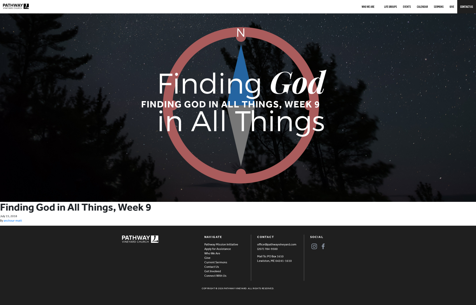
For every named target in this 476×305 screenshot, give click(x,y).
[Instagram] (314, 246)
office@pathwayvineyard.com (276, 244)
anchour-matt (13, 220)
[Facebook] (323, 246)
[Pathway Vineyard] (16, 6)
